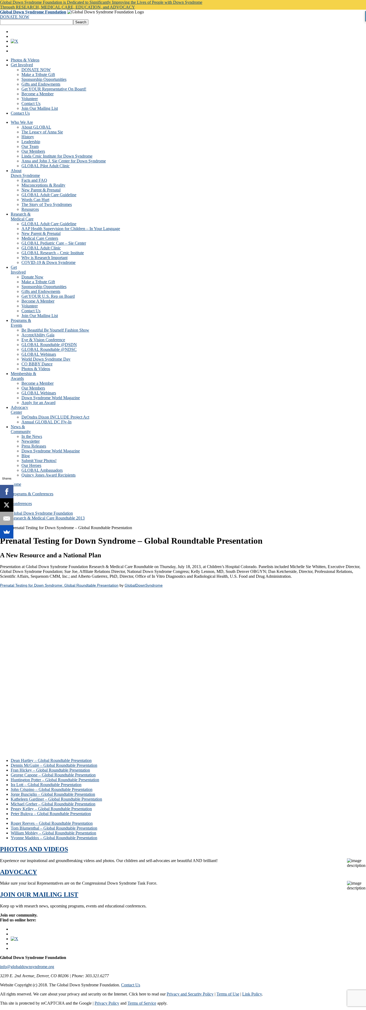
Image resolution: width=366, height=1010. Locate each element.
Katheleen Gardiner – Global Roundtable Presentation (56, 799)
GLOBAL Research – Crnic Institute (52, 252)
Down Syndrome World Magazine (50, 397)
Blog (25, 455)
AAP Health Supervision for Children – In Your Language (70, 228)
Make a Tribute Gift (38, 74)
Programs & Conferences (32, 494)
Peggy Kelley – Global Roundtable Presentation (51, 808)
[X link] (14, 41)
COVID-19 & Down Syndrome (48, 262)
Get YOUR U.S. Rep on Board (48, 296)
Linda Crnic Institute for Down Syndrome (56, 156)
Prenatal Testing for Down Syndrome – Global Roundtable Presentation (71, 818)
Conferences (21, 503)
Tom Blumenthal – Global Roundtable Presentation (54, 828)
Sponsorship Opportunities (43, 79)
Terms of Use (227, 994)
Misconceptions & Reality (43, 185)
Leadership (30, 141)
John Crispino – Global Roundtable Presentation (51, 789)
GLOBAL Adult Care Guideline (48, 194)
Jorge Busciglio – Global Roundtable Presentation (53, 794)
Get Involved (22, 65)
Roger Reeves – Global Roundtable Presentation (52, 823)
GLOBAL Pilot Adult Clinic (45, 166)
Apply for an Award (38, 402)
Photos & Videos (25, 60)
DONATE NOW (14, 16)
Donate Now (32, 277)
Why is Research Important (44, 257)
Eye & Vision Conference (43, 339)
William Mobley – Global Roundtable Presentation (53, 833)
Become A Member (37, 301)
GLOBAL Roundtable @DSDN (49, 344)
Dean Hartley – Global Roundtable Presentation (51, 760)
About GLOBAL (36, 127)
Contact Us (30, 103)
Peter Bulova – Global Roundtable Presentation (51, 813)
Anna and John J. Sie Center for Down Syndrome (63, 161)
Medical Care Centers (39, 238)
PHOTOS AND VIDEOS (34, 849)
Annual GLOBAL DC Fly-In (46, 422)
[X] (6, 505)
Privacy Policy (107, 1003)
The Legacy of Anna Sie (42, 132)
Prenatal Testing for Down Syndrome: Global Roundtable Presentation (59, 585)
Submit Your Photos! (39, 460)
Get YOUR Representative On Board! (53, 89)
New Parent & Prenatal (41, 190)
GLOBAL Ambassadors (42, 470)
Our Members (33, 151)
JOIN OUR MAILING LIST (39, 894)
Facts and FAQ (34, 180)
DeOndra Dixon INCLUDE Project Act (55, 417)
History (27, 137)
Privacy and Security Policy (190, 994)
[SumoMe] (6, 532)
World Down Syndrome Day (45, 359)
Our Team (30, 146)
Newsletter (30, 441)
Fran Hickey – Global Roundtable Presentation (50, 770)
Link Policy (252, 994)
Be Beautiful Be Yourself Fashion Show (55, 330)
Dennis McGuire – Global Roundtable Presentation (54, 765)
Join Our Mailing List (39, 108)
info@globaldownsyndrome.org (27, 966)
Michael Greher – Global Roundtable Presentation (53, 804)
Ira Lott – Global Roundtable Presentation (46, 784)
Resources (30, 209)
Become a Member (37, 94)
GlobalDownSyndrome (144, 585)
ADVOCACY (18, 872)
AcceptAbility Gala (37, 335)
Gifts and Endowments (40, 84)
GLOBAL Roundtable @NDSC (49, 349)
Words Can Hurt (35, 199)
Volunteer (29, 98)
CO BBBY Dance (37, 364)
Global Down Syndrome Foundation (33, 12)
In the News (31, 436)
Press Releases (33, 446)
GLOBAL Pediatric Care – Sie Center (53, 243)
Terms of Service (142, 1003)
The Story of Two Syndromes (46, 204)
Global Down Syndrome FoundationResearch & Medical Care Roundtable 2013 (48, 515)
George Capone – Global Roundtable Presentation (53, 775)
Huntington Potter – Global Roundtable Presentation (55, 780)
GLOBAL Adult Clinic (41, 248)
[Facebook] (6, 491)
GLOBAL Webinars (38, 354)
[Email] (6, 518)
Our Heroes (31, 465)
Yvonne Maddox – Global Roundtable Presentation (54, 837)
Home (16, 484)
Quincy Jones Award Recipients (48, 475)
